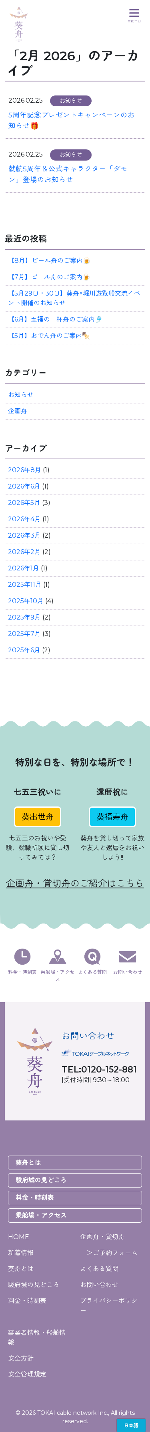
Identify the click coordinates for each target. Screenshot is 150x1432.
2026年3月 (24, 535)
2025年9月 (24, 617)
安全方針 (21, 1358)
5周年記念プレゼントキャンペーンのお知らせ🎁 (71, 120)
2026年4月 (24, 519)
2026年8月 (24, 470)
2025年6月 (24, 650)
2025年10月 (26, 601)
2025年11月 (25, 584)
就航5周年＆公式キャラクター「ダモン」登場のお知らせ (68, 174)
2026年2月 (24, 552)
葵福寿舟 (112, 817)
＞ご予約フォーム (109, 1253)
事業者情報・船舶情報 (37, 1337)
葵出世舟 (38, 817)
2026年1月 (23, 568)
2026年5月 (24, 502)
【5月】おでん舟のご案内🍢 (49, 336)
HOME (18, 1237)
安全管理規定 (27, 1374)
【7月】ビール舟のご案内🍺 (49, 277)
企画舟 (17, 411)
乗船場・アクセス (41, 1215)
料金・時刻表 (35, 1198)
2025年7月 (24, 634)
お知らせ (21, 395)
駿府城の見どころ (41, 1180)
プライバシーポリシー (109, 1305)
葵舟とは (28, 1162)
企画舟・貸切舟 (102, 1237)
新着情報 (21, 1253)
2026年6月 (24, 486)
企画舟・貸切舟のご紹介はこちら (75, 883)
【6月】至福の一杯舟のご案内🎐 (55, 319)
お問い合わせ (99, 1285)
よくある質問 (99, 1269)
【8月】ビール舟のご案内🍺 (49, 260)
